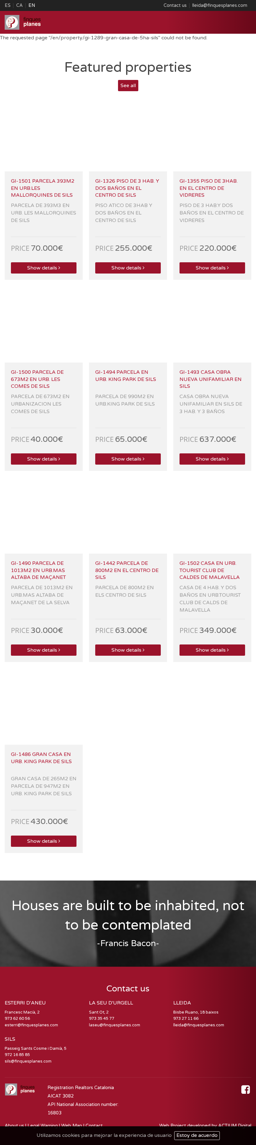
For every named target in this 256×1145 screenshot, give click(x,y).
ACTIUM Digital (234, 1125)
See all (128, 85)
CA (19, 5)
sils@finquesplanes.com (28, 1061)
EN (31, 5)
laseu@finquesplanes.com (114, 1025)
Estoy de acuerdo (197, 1135)
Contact (94, 1125)
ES (8, 5)
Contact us (175, 5)
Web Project (173, 1125)
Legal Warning (42, 1125)
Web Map (71, 1125)
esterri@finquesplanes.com (31, 1025)
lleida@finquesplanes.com (219, 5)
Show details (42, 268)
